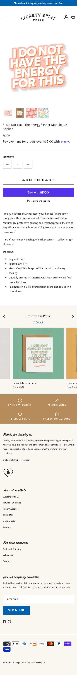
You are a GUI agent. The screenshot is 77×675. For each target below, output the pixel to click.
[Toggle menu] (4, 17)
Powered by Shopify (36, 662)
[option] (38, 67)
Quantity (8, 156)
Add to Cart (38, 180)
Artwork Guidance (12, 502)
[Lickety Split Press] (38, 17)
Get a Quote (9, 521)
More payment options (38, 200)
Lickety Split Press (18, 662)
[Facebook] (4, 621)
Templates (8, 514)
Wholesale (8, 555)
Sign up (16, 610)
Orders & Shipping (12, 549)
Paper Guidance (11, 508)
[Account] (65, 17)
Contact (7, 527)
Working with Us (11, 496)
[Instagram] (9, 621)
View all (38, 322)
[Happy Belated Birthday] (38, 353)
